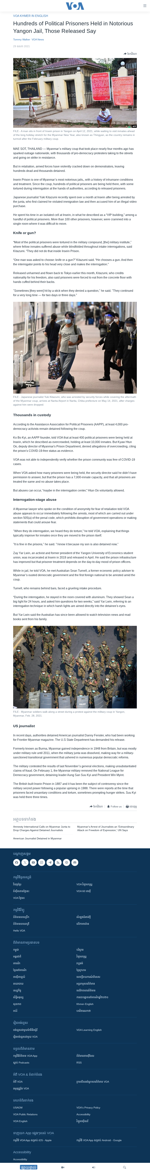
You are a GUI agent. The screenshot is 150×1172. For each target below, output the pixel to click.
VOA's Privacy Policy (88, 1107)
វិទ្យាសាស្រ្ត (81, 956)
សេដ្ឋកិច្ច (17, 990)
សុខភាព (17, 1004)
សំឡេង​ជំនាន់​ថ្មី (83, 917)
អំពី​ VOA (17, 1081)
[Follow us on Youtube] (33, 862)
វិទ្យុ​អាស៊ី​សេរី (82, 1121)
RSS (79, 1062)
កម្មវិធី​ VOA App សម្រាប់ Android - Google (99, 1140)
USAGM (17, 1107)
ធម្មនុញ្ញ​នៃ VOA (21, 1088)
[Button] (130, 54)
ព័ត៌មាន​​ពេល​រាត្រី (21, 924)
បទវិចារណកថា (83, 1011)
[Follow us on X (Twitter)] (24, 862)
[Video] (62, 1167)
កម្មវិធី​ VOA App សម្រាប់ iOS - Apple (32, 1140)
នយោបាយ (18, 983)
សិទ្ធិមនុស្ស (18, 997)
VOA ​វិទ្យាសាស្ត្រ (84, 884)
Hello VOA (19, 930)
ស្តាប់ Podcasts (21, 1062)
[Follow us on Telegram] (49, 862)
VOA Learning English (89, 1030)
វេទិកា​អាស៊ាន (82, 924)
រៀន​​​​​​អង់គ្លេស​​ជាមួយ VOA (25, 1036)
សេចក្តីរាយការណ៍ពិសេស (88, 977)
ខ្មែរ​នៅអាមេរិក (20, 970)
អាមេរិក (16, 963)
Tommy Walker (21, 39)
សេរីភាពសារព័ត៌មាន (85, 990)
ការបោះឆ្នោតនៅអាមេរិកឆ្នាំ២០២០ (92, 997)
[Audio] (93, 1167)
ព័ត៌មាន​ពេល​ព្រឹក (21, 917)
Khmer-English (84, 1004)
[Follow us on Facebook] (16, 862)
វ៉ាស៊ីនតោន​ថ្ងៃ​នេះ (21, 891)
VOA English (20, 1121)
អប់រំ (15, 1011)
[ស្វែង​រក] (124, 1167)
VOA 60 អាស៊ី (83, 891)
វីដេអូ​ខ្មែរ (17, 884)
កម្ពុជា (16, 949)
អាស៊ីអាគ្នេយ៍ (19, 977)
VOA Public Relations (25, 1114)
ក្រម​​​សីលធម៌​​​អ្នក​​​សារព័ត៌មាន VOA (92, 1081)
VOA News (38, 39)
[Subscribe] (74, 862)
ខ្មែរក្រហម (81, 970)
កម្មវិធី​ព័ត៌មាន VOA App (25, 1056)
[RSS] (58, 862)
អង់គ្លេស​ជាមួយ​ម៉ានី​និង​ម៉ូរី (25, 1030)
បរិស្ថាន (80, 949)
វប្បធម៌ (79, 963)
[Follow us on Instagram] (41, 862)
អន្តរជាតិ (17, 956)
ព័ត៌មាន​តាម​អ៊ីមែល (85, 1056)
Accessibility (83, 1114)
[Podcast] (66, 862)
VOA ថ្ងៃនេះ (19, 898)
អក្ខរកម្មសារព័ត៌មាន (85, 983)
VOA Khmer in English (30, 15)
